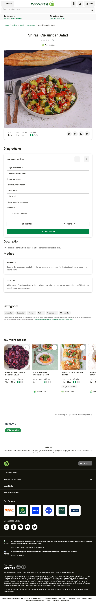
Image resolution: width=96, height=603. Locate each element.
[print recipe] (69, 133)
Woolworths (50, 45)
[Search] (92, 10)
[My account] (80, 4)
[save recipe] (81, 133)
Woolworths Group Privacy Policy (55, 598)
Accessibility (65, 600)
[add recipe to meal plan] (87, 133)
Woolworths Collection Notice (35, 600)
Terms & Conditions (52, 600)
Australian (9, 313)
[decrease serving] (77, 159)
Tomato (31, 313)
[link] (48, 40)
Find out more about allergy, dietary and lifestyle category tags (53, 319)
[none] (80, 4)
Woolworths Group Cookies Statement (80, 598)
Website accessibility (17, 555)
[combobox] (48, 10)
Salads (40, 313)
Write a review (14, 430)
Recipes (14, 25)
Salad (22, 25)
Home (7, 25)
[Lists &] (73, 4)
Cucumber (21, 313)
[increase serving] (86, 159)
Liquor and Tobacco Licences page (59, 585)
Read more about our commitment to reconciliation (27, 547)
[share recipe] (75, 133)
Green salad (30, 25)
